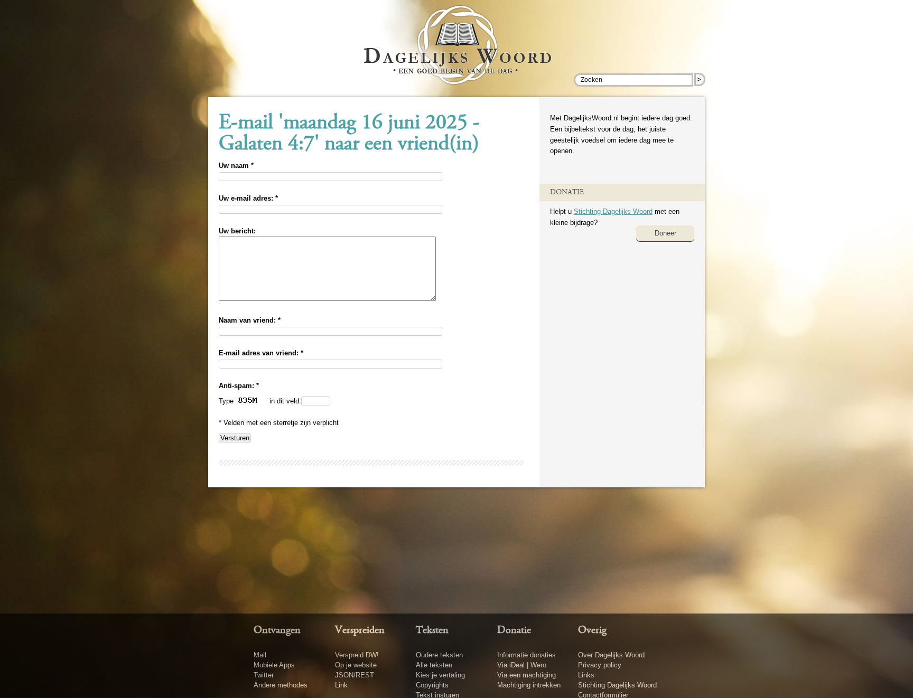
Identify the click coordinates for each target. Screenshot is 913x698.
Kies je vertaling (440, 675)
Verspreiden (360, 630)
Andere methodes (281, 685)
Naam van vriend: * (250, 320)
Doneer (665, 233)
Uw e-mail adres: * (248, 198)
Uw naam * (236, 165)
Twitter (264, 675)
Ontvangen (277, 630)
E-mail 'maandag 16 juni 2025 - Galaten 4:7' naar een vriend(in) (349, 134)
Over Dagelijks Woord (611, 655)
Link (341, 685)
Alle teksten (434, 665)
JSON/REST (354, 675)
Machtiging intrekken (529, 685)
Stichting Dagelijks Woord (613, 211)
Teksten (432, 630)
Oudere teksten (439, 655)
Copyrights (432, 685)
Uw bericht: (237, 231)
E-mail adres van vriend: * (261, 353)
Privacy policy (599, 665)
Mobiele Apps (274, 665)
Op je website (356, 665)
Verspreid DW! (357, 655)
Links (586, 675)
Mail (260, 655)
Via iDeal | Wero (521, 665)
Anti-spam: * (239, 386)
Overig (592, 630)
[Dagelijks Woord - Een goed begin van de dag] (456, 52)
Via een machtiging (526, 675)
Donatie (514, 630)
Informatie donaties (526, 655)
